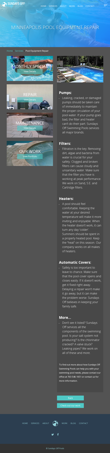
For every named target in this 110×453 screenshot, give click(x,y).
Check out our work (70, 405)
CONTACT (89, 6)
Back (70, 398)
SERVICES (53, 6)
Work (72, 6)
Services (19, 50)
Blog (80, 6)
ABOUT (63, 6)
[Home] (13, 4)
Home (43, 6)
